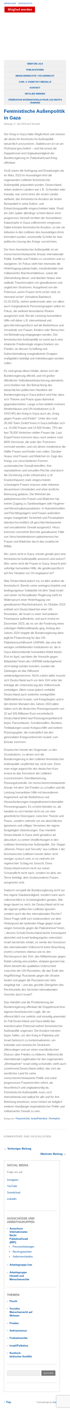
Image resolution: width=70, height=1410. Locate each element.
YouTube (12, 1186)
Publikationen (35, 70)
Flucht (13, 1301)
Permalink (54, 1118)
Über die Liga (35, 64)
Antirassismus (18, 1330)
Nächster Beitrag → (53, 1153)
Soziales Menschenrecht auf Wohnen (21, 1312)
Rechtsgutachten (22, 1251)
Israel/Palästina (19, 1345)
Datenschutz (25, 3)
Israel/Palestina (39, 1118)
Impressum (10, 3)
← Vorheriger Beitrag (17, 1148)
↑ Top (7, 1402)
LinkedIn (12, 1198)
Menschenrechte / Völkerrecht (35, 76)
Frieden (14, 1323)
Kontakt (35, 87)
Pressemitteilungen (23, 1246)
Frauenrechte (23, 1118)
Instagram (12, 1179)
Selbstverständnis (23, 1256)
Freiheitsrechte (18, 1338)
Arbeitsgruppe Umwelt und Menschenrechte (19, 1276)
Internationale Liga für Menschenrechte (34, 36)
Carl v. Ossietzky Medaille (35, 82)
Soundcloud (14, 1192)
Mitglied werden (35, 94)
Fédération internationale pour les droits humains (35, 101)
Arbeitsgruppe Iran (21, 1264)
